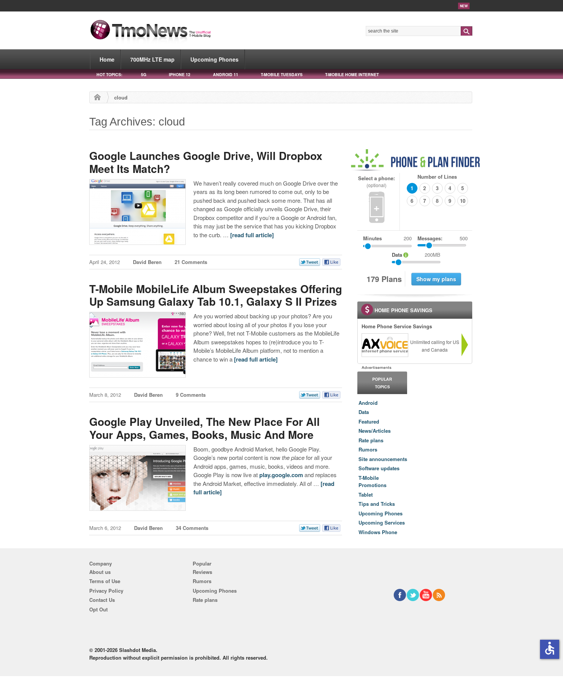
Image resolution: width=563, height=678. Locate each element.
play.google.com (281, 475)
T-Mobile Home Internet (352, 74)
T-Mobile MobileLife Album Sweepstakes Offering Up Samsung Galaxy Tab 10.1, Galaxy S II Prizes (215, 295)
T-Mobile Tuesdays (282, 74)
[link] (385, 345)
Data (363, 412)
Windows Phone (377, 532)
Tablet (365, 494)
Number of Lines (437, 176)
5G (143, 74)
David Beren (147, 262)
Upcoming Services (381, 522)
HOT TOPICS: (109, 74)
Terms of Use (104, 581)
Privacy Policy (106, 590)
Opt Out (98, 609)
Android (368, 402)
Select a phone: (376, 181)
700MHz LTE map (152, 59)
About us (100, 571)
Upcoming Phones (214, 59)
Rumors (367, 449)
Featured (368, 421)
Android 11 (225, 74)
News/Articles (374, 430)
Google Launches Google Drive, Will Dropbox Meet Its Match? (205, 162)
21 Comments (191, 262)
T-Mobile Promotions (372, 481)
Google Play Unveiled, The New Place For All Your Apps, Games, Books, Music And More (204, 428)
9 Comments (191, 394)
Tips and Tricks (376, 503)
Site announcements (382, 459)
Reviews (202, 571)
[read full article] (252, 235)
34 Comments (192, 527)
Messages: (442, 238)
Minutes (372, 238)
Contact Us (102, 599)
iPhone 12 (179, 74)
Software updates (378, 468)
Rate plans (370, 440)
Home (107, 59)
